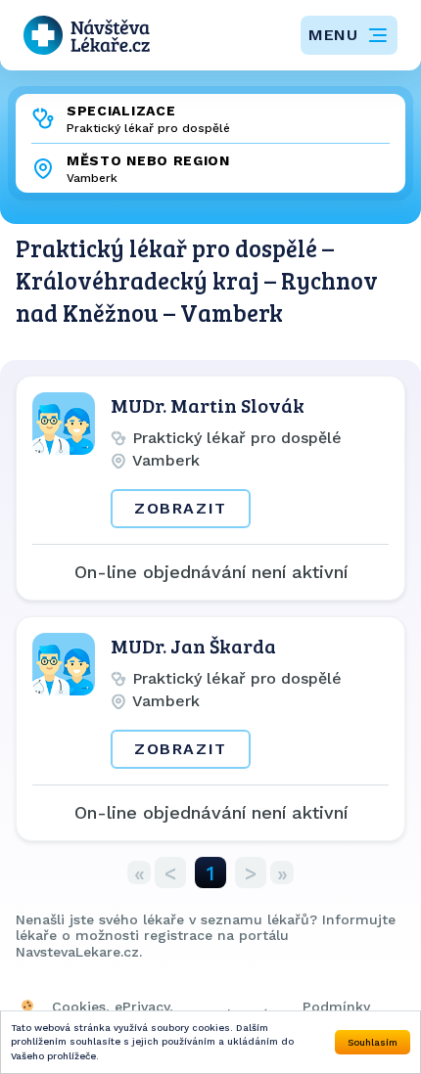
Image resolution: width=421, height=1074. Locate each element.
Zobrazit (180, 508)
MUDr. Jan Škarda (193, 645)
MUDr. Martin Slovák (207, 405)
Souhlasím (373, 1042)
